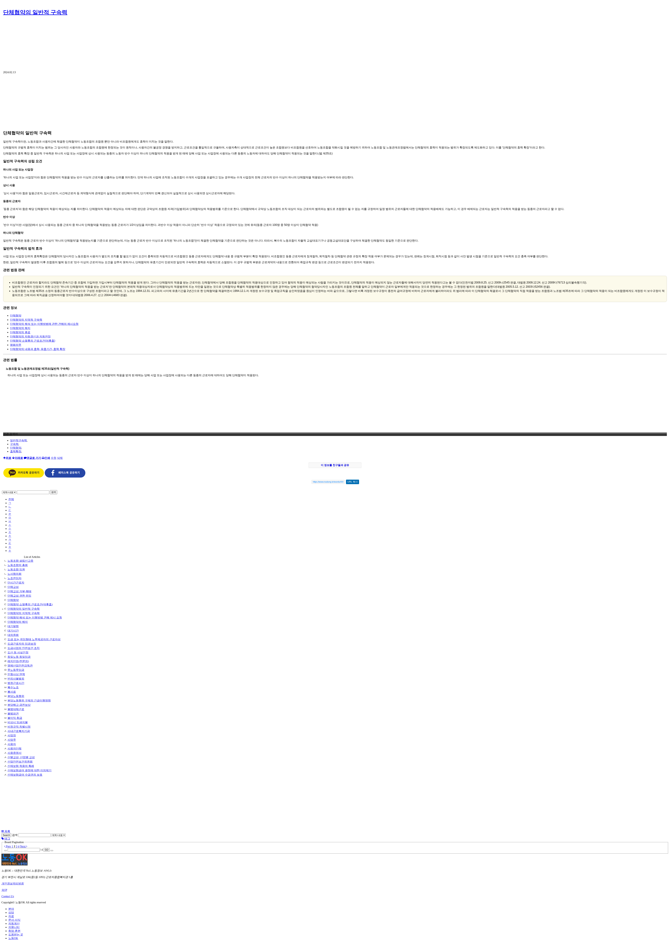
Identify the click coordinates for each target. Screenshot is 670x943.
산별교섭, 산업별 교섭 (21, 757)
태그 (7, 838)
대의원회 (13, 634)
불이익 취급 (15, 717)
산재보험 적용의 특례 (21, 765)
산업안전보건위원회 (20, 761)
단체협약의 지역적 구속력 (26, 319)
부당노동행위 (16, 696)
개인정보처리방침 (12, 883)
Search (6, 835)
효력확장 (15, 451)
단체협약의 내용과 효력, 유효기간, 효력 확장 (37, 349)
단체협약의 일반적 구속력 (35, 12)
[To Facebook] (65, 476)
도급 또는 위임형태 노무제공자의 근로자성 (34, 639)
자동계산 (14, 923)
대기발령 (13, 626)
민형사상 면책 (16, 674)
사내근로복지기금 (19, 731)
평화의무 (15, 344)
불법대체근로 (16, 709)
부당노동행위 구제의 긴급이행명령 (29, 700)
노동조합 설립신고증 (20, 560)
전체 (11, 499)
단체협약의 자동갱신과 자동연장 (30, 336)
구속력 (14, 444)
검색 (53, 492)
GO (46, 850)
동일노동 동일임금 (19, 656)
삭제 (60, 457)
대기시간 (13, 630)
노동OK (13, 938)
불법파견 (13, 713)
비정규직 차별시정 (19, 726)
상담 (11, 912)
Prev (8, 846)
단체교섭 (13, 586)
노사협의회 (14, 573)
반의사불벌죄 (16, 678)
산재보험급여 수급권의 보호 (25, 774)
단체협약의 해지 (20, 328)
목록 (7, 831)
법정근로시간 (16, 683)
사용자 (12, 744)
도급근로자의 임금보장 (22, 643)
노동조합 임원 (16, 569)
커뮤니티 (14, 927)
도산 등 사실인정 (18, 652)
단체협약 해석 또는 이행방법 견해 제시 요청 (35, 617)
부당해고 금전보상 (19, 704)
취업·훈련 (14, 930)
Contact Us (7, 896)
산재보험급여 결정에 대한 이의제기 (29, 770)
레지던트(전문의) (18, 661)
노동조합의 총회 (18, 565)
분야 (11, 908)
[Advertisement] (335, 44)
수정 (53, 457)
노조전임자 (14, 578)
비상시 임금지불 (18, 722)
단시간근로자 (16, 582)
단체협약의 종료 (20, 332)
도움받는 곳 (15, 934)
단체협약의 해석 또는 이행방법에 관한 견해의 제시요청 (44, 323)
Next (23, 846)
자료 (11, 916)
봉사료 (12, 691)
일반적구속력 (18, 440)
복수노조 (13, 687)
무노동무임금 (16, 669)
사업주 (12, 739)
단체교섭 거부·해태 (19, 591)
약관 (4, 890)
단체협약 (15, 315)
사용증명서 (14, 752)
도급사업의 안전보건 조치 (24, 648)
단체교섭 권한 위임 (19, 595)
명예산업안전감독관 (20, 665)
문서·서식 (14, 919)
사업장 (12, 735)
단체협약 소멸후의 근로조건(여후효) (32, 340)
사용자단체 (14, 748)
